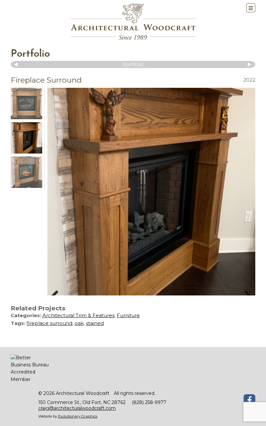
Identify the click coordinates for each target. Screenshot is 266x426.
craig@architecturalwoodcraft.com (77, 408)
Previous (17, 64)
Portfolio (30, 54)
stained (95, 323)
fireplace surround (49, 323)
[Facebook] (249, 400)
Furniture (128, 315)
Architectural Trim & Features (78, 315)
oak (79, 323)
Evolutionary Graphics (77, 416)
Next (249, 64)
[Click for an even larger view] (151, 191)
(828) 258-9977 (149, 402)
